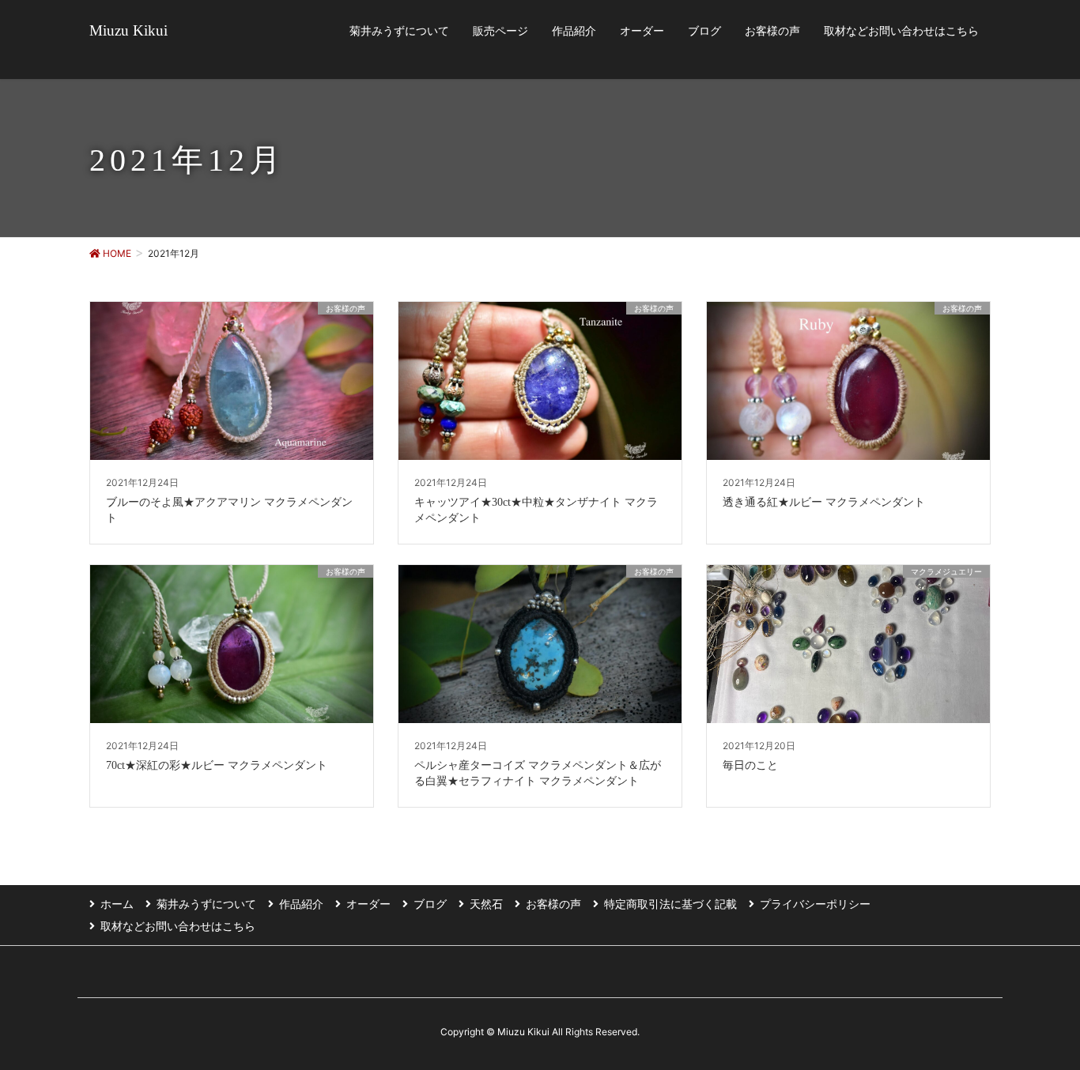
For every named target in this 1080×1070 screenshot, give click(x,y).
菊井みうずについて (206, 903)
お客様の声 (553, 903)
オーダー (368, 903)
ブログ (430, 903)
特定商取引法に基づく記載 (670, 903)
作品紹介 (301, 903)
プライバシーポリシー (815, 903)
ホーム (117, 903)
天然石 (486, 903)
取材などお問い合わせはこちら (177, 925)
